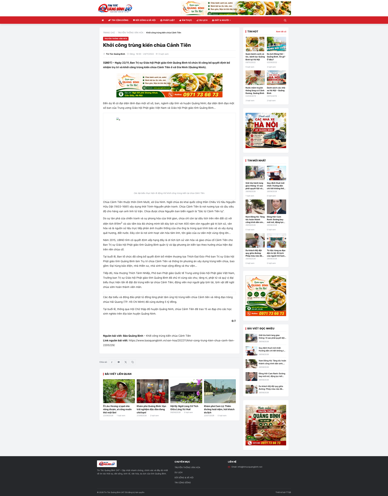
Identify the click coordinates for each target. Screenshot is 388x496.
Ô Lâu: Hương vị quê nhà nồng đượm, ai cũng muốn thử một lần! (117, 409)
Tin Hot (252, 31)
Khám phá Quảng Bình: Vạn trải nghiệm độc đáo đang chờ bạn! (151, 409)
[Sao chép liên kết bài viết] (132, 362)
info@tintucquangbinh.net (250, 467)
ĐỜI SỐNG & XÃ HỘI (146, 20)
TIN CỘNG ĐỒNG (120, 20)
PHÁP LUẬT (169, 20)
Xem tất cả (281, 31)
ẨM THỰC (187, 20)
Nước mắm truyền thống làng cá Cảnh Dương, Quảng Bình (255, 90)
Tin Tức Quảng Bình (115, 54)
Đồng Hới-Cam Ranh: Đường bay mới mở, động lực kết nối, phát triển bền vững (275, 222)
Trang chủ (109, 32)
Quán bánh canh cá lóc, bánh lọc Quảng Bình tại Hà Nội (255, 57)
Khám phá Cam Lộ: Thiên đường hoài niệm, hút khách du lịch (219, 409)
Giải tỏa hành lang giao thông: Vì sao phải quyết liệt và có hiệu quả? (272, 338)
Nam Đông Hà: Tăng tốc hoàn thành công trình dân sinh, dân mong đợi (272, 363)
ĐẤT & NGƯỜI (222, 20)
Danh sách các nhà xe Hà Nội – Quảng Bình (276, 90)
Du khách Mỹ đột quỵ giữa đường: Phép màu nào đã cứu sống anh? (271, 389)
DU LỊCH (203, 20)
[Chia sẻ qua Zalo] (119, 362)
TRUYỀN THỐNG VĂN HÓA (130, 32)
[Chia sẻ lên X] (126, 362)
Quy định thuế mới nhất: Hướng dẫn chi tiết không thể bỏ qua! (272, 351)
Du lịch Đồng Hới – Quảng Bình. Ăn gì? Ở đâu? (276, 57)
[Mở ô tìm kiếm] (285, 20)
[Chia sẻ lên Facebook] (112, 362)
